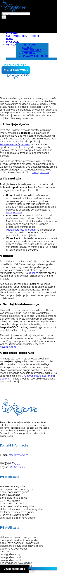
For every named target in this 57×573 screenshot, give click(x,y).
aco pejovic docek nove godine (17, 489)
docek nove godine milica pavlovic (19, 543)
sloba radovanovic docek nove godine (21, 509)
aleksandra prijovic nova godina (18, 537)
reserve (4, 551)
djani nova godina (10, 500)
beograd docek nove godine (16, 563)
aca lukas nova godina (12, 486)
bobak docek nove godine (14, 492)
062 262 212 (13, 464)
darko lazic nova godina (13, 497)
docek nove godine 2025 (14, 548)
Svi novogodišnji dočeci (22, 36)
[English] (14, 58)
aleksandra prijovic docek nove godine (21, 545)
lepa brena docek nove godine (17, 506)
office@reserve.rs (18, 455)
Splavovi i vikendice (35, 56)
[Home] (16, 78)
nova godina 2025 (10, 554)
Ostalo (11, 44)
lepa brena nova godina (13, 503)
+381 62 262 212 (17, 467)
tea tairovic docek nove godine (17, 512)
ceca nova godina (10, 494)
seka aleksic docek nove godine (18, 517)
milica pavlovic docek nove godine (19, 540)
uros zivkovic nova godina (14, 515)
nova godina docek (11, 557)
